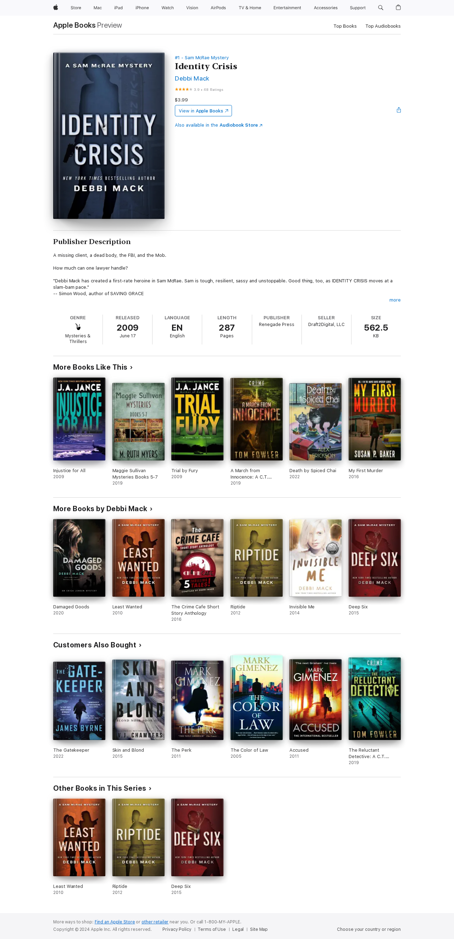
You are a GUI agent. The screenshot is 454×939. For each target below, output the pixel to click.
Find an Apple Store (115, 921)
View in (201, 111)
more (395, 300)
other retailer (155, 921)
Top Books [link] (345, 26)
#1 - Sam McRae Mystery (202, 57)
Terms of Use (212, 929)
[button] (380, 8)
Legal (238, 929)
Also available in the (216, 125)
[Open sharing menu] (399, 111)
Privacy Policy (176, 929)
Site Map (259, 929)
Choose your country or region (369, 929)
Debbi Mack (192, 78)
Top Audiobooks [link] (383, 26)
